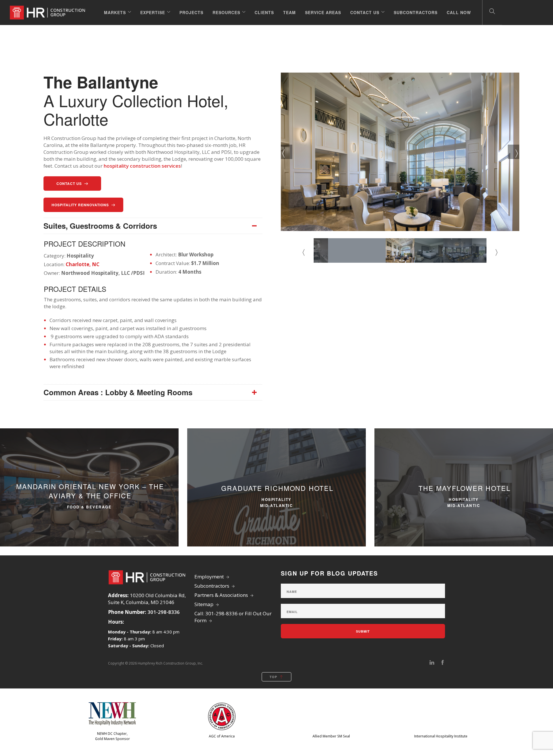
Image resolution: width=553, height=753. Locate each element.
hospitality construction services (142, 165)
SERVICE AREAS (323, 12)
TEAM (289, 12)
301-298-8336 (163, 612)
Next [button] (513, 152)
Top (273, 677)
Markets (115, 12)
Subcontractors (416, 12)
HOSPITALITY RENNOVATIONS (80, 204)
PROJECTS (191, 12)
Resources (226, 12)
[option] (400, 152)
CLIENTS (264, 12)
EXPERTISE (152, 12)
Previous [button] (286, 152)
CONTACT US (364, 12)
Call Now (459, 12)
